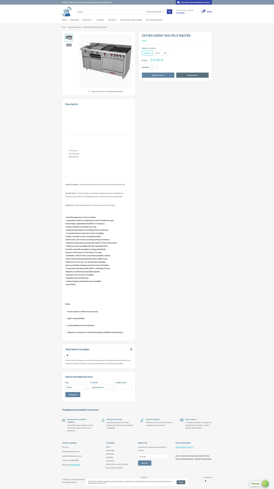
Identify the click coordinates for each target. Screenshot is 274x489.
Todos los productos (74, 27)
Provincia (94, 382)
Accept (181, 482)
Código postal (120, 382)
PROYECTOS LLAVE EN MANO (131, 20)
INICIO (64, 20)
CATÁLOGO (87, 20)
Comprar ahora (192, 75)
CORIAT (144, 41)
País (67, 382)
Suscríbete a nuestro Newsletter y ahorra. (195, 2)
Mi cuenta (180, 13)
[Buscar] (169, 11)
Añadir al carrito (158, 75)
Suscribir (144, 463)
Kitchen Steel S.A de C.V (185, 447)
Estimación (73, 395)
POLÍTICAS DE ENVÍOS (154, 20)
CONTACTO (112, 20)
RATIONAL (100, 20)
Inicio (64, 27)
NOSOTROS (74, 20)
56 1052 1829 (75, 465)
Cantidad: (145, 67)
